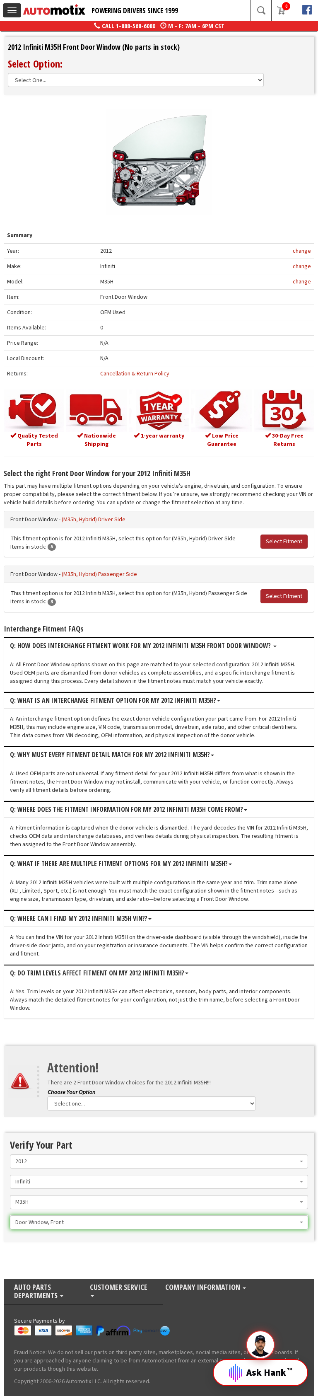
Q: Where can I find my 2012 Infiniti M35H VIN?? (78, 918)
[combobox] (159, 1161)
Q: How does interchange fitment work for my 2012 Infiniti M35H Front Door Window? (141, 646)
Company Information (203, 1287)
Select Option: (35, 63)
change (302, 251)
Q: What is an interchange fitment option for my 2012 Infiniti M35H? (113, 700)
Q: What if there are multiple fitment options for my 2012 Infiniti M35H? (119, 864)
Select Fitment (284, 541)
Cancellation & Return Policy (134, 374)
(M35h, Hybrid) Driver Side (93, 519)
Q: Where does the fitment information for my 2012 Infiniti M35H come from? (126, 809)
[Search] (261, 10)
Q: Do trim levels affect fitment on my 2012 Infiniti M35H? (97, 973)
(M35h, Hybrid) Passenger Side (99, 574)
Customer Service (118, 1287)
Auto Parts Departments (36, 1291)
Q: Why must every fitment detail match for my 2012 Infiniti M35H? (110, 755)
